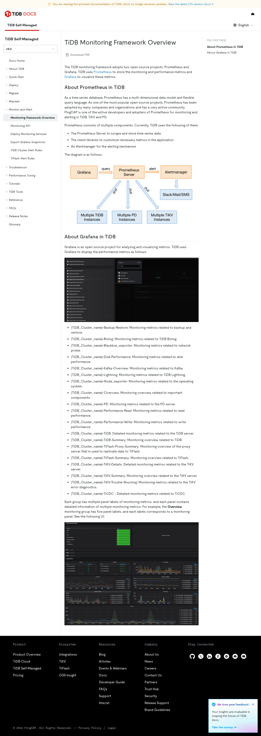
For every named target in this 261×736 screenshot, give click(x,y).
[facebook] (218, 656)
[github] (192, 656)
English (243, 25)
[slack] (226, 656)
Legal (112, 727)
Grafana (70, 77)
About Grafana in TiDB (222, 52)
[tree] (30, 142)
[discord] (235, 656)
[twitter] (201, 656)
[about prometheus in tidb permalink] (127, 87)
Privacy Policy (89, 727)
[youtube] (243, 656)
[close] (253, 704)
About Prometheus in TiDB (225, 46)
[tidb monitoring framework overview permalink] (179, 42)
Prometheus (103, 72)
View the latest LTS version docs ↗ (190, 4)
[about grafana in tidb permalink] (118, 236)
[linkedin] (209, 656)
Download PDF (80, 54)
